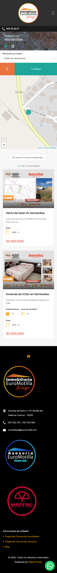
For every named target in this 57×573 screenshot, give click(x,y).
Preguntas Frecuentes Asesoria (21, 542)
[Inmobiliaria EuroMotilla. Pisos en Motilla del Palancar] (28, 22)
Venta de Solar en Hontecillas (25, 213)
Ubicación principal (12, 53)
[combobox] (28, 59)
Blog (7, 547)
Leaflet (39, 147)
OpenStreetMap (50, 147)
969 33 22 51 (12, 29)
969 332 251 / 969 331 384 (21, 422)
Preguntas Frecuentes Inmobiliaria (22, 536)
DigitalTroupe (35, 562)
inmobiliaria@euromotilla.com (22, 430)
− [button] (4, 145)
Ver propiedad (28, 200)
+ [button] (4, 140)
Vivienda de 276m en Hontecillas (27, 294)
